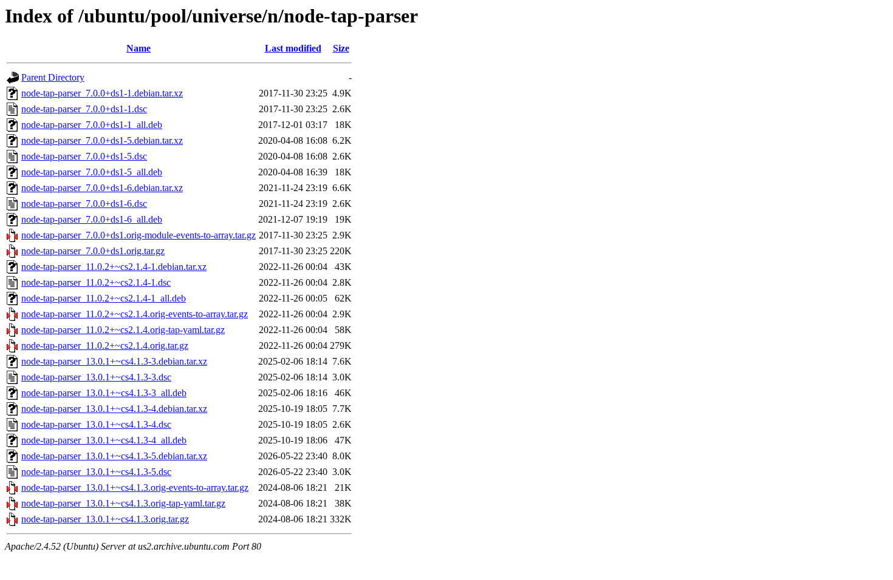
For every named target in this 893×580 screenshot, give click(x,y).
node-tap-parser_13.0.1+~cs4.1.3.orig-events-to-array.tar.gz (134, 487)
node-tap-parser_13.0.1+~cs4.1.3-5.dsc (96, 472)
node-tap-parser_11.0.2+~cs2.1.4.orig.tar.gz (104, 345)
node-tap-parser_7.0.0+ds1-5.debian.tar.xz (102, 140)
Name (138, 48)
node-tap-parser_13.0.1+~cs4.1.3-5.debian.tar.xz (114, 456)
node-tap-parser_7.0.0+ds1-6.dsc (84, 203)
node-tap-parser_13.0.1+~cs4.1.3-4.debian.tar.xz (114, 408)
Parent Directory (52, 77)
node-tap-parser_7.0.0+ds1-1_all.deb (91, 125)
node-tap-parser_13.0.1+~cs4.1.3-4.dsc (96, 424)
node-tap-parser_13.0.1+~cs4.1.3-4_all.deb (103, 440)
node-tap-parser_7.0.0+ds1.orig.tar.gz (93, 251)
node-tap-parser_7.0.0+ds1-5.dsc (84, 156)
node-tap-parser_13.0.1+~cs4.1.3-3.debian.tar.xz (114, 361)
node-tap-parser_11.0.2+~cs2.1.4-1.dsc (96, 282)
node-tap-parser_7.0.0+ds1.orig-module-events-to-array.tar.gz (138, 235)
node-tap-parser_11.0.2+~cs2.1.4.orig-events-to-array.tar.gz (134, 314)
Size (341, 48)
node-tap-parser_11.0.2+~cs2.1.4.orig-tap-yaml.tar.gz (123, 330)
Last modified (293, 48)
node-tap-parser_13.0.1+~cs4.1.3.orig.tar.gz (105, 519)
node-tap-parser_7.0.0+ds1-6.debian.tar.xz (102, 188)
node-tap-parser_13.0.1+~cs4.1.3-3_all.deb (103, 393)
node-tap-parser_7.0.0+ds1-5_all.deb (91, 172)
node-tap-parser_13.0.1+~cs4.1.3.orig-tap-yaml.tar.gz (123, 503)
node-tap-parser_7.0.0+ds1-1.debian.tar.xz (102, 93)
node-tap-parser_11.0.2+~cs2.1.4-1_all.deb (103, 298)
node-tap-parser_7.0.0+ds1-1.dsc (84, 109)
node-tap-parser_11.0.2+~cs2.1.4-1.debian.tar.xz (114, 266)
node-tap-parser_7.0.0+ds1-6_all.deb (91, 219)
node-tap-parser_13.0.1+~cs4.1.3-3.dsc (96, 377)
